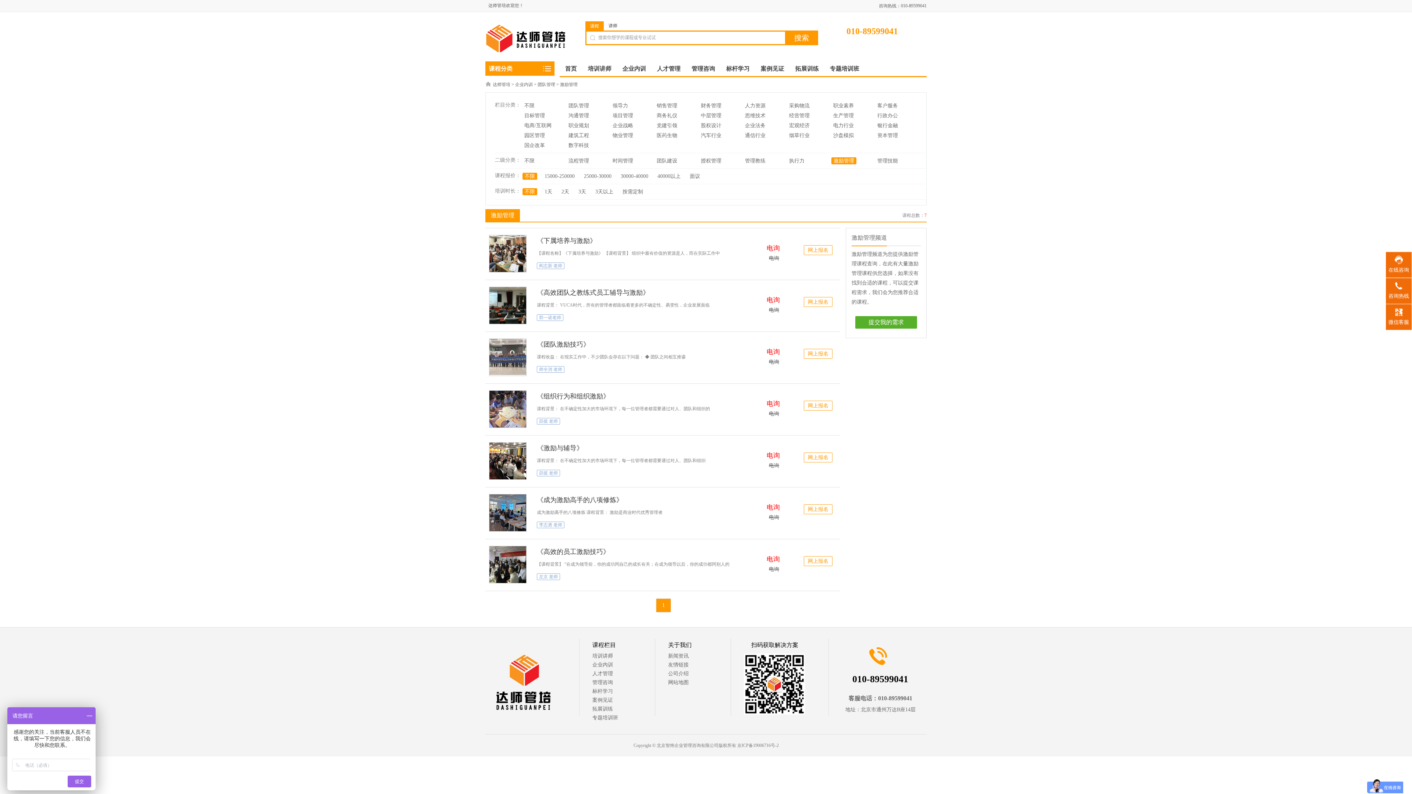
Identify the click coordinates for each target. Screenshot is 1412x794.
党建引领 (667, 125)
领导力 (620, 105)
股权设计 (711, 125)
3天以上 (604, 191)
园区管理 (534, 135)
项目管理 (623, 115)
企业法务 (755, 125)
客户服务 (887, 105)
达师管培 (501, 84)
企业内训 (524, 84)
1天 (548, 191)
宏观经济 (799, 125)
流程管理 (578, 161)
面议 (695, 176)
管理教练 (755, 161)
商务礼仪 (667, 115)
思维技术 (755, 115)
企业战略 (623, 125)
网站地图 (678, 682)
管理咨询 (602, 682)
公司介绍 (678, 673)
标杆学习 (602, 691)
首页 (571, 68)
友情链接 (678, 665)
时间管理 (623, 161)
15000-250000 (560, 176)
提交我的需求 (886, 322)
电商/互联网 (538, 125)
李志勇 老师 (550, 524)
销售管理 (667, 105)
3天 (582, 191)
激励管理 (569, 84)
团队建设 (667, 161)
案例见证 (602, 700)
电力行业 (843, 125)
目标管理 (534, 115)
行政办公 (887, 115)
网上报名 (818, 250)
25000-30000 (597, 176)
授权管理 (711, 161)
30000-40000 (634, 176)
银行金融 (887, 125)
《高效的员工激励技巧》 (573, 551)
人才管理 (602, 673)
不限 (529, 105)
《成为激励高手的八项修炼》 (580, 500)
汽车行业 (711, 135)
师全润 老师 (550, 369)
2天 (565, 191)
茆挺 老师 (548, 421)
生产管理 (843, 115)
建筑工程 (578, 135)
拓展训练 (602, 709)
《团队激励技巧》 (563, 344)
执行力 (797, 161)
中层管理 (711, 115)
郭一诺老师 (550, 317)
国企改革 (534, 145)
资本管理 (887, 135)
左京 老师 (548, 576)
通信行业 (755, 135)
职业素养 (843, 105)
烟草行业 (799, 135)
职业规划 (578, 125)
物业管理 (623, 135)
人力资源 (755, 105)
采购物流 (799, 105)
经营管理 (799, 115)
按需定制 (633, 191)
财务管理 (711, 105)
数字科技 (578, 145)
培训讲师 (602, 656)
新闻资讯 (678, 656)
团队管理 (546, 84)
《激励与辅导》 (560, 448)
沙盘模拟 (843, 135)
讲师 (613, 25)
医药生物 (667, 135)
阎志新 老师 (550, 265)
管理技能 (887, 161)
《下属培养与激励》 (566, 240)
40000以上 (669, 176)
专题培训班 (605, 717)
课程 (594, 26)
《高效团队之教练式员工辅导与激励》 (593, 292)
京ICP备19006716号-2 (758, 745)
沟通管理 (578, 115)
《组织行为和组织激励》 (573, 396)
